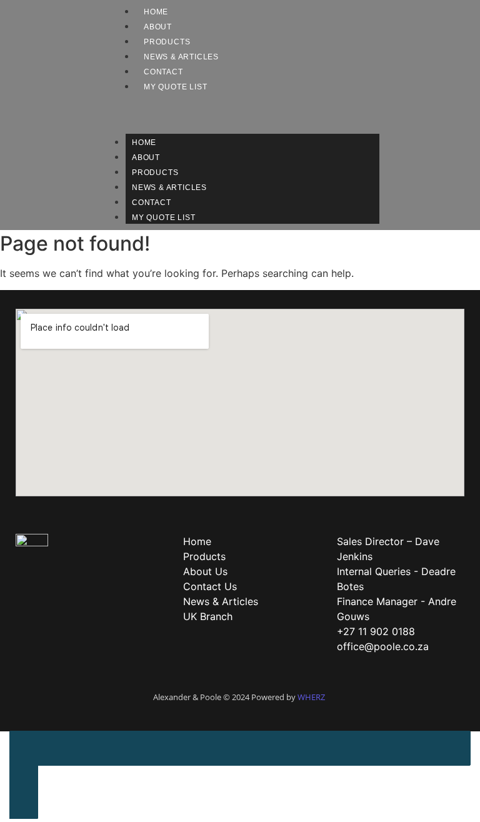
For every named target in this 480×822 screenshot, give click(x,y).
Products (167, 42)
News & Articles (181, 57)
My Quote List (175, 87)
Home (156, 12)
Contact (163, 72)
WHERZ (311, 697)
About (158, 27)
